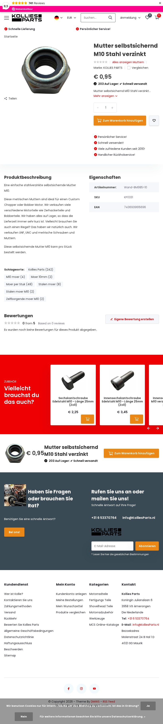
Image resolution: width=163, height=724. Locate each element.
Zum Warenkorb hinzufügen (123, 121)
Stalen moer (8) (50, 284)
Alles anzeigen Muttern (128, 62)
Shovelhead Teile (101, 606)
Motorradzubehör (101, 612)
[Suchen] (110, 17)
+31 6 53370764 (103, 517)
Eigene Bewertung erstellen (134, 319)
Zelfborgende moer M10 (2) (25, 299)
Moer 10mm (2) (41, 277)
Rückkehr (10, 619)
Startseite (11, 37)
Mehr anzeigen (104, 96)
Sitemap (10, 655)
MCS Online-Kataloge (104, 625)
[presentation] (148, 428)
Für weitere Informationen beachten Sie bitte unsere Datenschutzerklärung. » (92, 716)
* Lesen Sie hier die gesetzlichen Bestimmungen (120, 554)
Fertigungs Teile (100, 600)
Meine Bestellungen (69, 600)
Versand (10, 612)
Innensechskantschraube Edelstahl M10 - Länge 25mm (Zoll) (122, 401)
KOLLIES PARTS (112, 68)
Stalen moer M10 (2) (20, 292)
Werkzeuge (97, 619)
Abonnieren (147, 546)
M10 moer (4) (15, 277)
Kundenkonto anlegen (71, 594)
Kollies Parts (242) (40, 270)
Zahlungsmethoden (18, 606)
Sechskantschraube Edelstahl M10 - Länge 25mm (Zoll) (73, 401)
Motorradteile (98, 594)
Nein (24, 716)
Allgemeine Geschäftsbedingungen (28, 631)
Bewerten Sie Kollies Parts (21, 625)
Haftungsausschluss (18, 643)
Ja (148, 706)
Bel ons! (14, 532)
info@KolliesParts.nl (138, 517)
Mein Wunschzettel (69, 606)
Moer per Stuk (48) (19, 284)
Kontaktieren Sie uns (18, 600)
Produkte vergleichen (70, 612)
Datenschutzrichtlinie (19, 637)
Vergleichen (140, 68)
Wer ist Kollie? (13, 594)
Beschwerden (13, 649)
